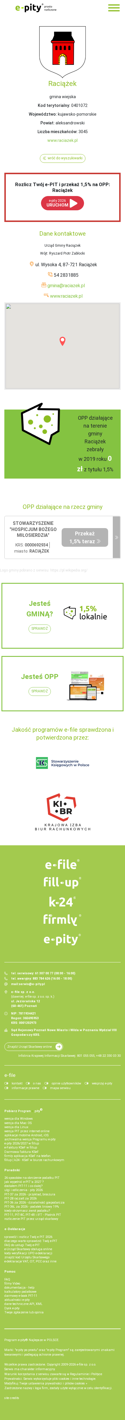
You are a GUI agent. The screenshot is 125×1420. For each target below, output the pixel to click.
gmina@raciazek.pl (66, 285)
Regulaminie (79, 1374)
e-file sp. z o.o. (86, 1364)
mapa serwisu (60, 1088)
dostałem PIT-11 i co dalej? (23, 1186)
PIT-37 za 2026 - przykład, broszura (29, 1194)
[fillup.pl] (62, 883)
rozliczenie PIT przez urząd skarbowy (31, 1219)
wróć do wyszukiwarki (65, 158)
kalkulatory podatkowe (20, 1292)
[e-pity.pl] (62, 940)
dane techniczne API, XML (23, 1304)
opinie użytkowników (66, 1083)
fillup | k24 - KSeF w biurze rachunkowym (34, 1160)
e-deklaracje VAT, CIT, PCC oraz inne (30, 1261)
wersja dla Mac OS (18, 1123)
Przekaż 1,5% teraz (82, 537)
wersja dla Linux (16, 1127)
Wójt (43, 253)
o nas (37, 1083)
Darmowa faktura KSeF (21, 1152)
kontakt (17, 1083)
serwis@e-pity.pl (32, 984)
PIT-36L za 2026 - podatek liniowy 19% (31, 1207)
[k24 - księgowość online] (62, 901)
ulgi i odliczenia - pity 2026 (23, 1190)
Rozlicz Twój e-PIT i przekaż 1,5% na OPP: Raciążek (62, 187)
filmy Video (12, 1283)
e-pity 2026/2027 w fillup (21, 1143)
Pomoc (10, 1271)
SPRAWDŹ (39, 629)
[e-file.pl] (62, 864)
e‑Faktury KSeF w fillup (20, 1147)
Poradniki (12, 1170)
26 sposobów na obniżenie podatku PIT (32, 1178)
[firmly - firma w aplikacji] (62, 920)
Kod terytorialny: (54, 105)
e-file (9, 1075)
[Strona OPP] (116, 537)
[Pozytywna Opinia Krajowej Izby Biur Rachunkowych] (62, 811)
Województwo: (43, 114)
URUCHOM (57, 203)
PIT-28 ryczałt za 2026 (20, 1198)
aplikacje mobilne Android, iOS (26, 1135)
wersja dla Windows (18, 1119)
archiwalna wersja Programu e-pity (30, 1139)
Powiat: (47, 123)
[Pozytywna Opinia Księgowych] (62, 763)
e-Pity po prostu (35, 7)
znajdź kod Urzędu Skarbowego (26, 1257)
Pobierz (23, 1110)
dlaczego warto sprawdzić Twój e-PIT (30, 1241)
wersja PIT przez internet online (26, 1131)
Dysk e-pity (11, 1308)
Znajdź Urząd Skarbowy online (29, 1047)
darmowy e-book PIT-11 (20, 1296)
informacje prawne (25, 1088)
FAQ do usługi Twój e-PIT (22, 1245)
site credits (11, 1398)
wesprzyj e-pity (102, 1083)
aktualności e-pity (17, 1300)
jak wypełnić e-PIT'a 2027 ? (24, 1182)
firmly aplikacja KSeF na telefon (27, 1156)
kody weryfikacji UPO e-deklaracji (28, 1253)
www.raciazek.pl (62, 140)
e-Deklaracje (14, 1229)
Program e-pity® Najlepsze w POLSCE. (31, 1340)
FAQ (7, 1279)
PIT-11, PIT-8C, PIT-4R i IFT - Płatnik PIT (32, 1215)
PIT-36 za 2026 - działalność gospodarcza (34, 1202)
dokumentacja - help (19, 1288)
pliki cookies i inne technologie (73, 1379)
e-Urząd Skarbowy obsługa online (28, 1249)
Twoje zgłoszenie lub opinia (24, 1312)
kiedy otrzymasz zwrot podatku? (27, 1211)
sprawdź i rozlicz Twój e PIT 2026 (28, 1237)
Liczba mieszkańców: (58, 131)
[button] (62, 341)
